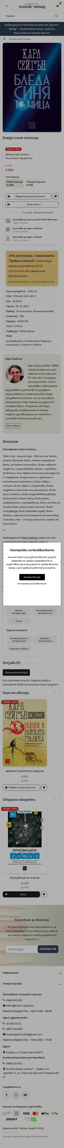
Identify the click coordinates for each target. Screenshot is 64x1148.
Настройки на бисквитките (32, 583)
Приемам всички (32, 577)
